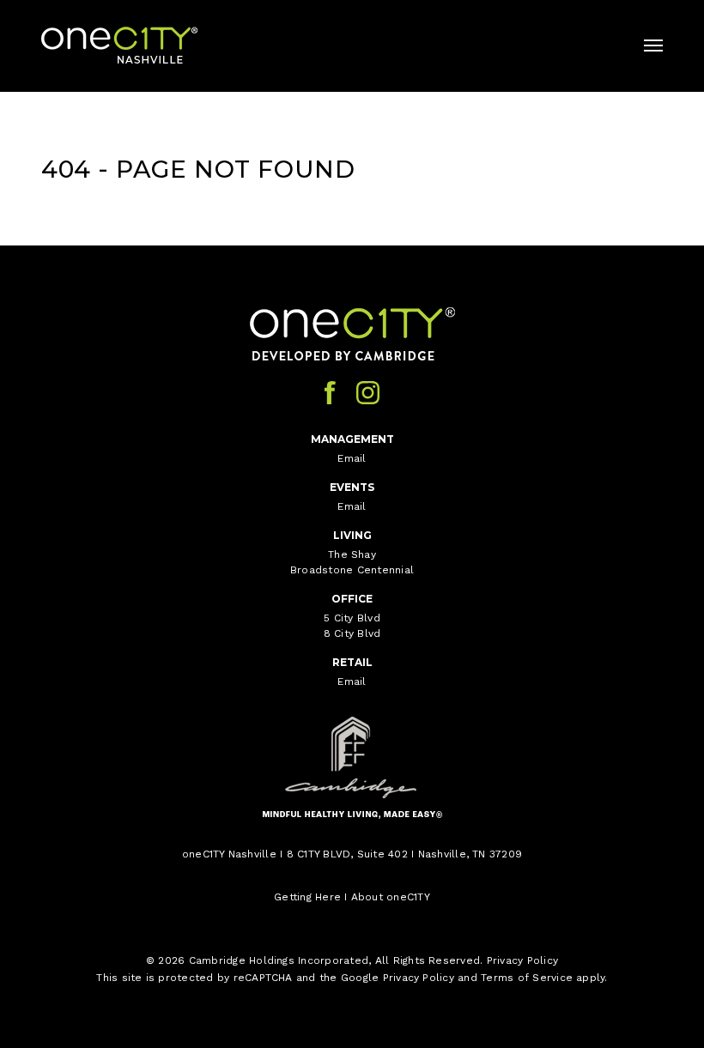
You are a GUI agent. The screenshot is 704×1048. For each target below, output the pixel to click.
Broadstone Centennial (352, 570)
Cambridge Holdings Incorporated (278, 960)
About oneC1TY (390, 897)
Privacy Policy (522, 960)
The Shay (352, 554)
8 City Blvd (352, 633)
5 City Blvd (352, 618)
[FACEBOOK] (330, 392)
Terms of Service (527, 978)
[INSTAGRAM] (367, 392)
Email (351, 458)
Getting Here (307, 897)
